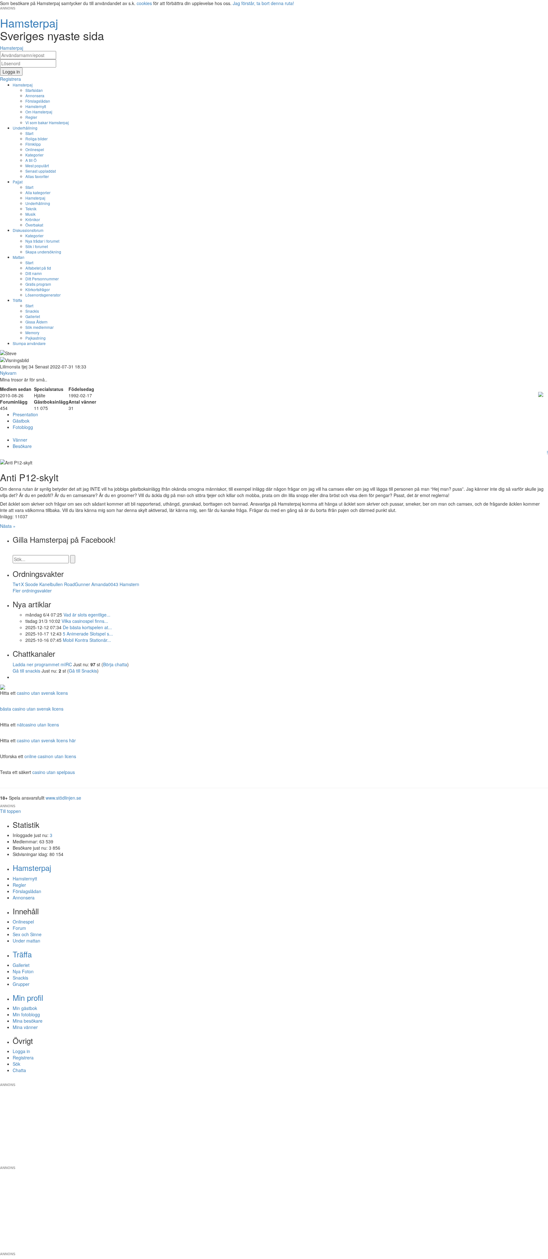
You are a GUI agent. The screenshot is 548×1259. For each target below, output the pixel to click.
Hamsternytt (35, 106)
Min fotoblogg (26, 1014)
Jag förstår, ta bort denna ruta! (263, 3)
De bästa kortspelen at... (87, 627)
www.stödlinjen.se (63, 798)
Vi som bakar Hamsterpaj (47, 122)
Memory (32, 332)
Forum (19, 928)
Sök (16, 1064)
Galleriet (32, 316)
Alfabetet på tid (38, 268)
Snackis (32, 311)
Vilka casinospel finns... (85, 621)
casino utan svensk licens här (46, 740)
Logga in (21, 1051)
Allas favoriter (37, 176)
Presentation (25, 414)
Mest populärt (37, 165)
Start (29, 133)
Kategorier (34, 154)
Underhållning (25, 128)
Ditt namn (33, 273)
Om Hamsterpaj (38, 111)
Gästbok (21, 421)
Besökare (22, 446)
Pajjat (18, 181)
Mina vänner (25, 1027)
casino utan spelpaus (53, 772)
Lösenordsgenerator (43, 294)
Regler (31, 117)
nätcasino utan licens (38, 724)
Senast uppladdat (40, 171)
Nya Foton (23, 971)
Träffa (17, 300)
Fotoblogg (23, 427)
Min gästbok (25, 1008)
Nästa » (8, 526)
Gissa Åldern (36, 321)
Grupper (21, 984)
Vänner (20, 440)
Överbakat (34, 224)
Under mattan (26, 940)
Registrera (23, 1057)
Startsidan (34, 90)
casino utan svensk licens (42, 693)
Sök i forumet (36, 246)
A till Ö (30, 160)
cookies (144, 3)
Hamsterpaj (23, 84)
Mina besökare (27, 1021)
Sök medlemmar (39, 327)
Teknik (30, 208)
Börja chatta (115, 664)
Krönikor (32, 219)
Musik (30, 214)
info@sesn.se (331, 1080)
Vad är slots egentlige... (86, 614)
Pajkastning (35, 338)
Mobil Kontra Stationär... (87, 640)
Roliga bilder (36, 138)
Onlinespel (34, 149)
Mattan (18, 257)
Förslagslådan (37, 101)
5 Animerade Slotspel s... (88, 633)
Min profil (28, 997)
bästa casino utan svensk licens (31, 709)
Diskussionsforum (28, 230)
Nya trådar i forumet (42, 241)
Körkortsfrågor (37, 289)
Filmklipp (33, 144)
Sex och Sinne (27, 934)
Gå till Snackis (83, 671)
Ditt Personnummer (42, 278)
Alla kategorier (37, 192)
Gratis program (38, 284)
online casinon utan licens (50, 756)
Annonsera (34, 95)
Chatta (19, 1070)
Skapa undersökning (43, 251)
